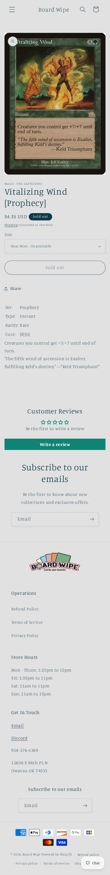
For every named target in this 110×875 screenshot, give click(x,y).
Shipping (11, 224)
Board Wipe (31, 855)
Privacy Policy (25, 635)
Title (8, 234)
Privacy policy (27, 863)
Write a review (55, 444)
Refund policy (89, 855)
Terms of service (56, 863)
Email (17, 725)
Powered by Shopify (56, 855)
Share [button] (15, 288)
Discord (19, 738)
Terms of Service (27, 622)
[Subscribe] (91, 519)
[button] (11, 9)
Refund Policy (24, 608)
